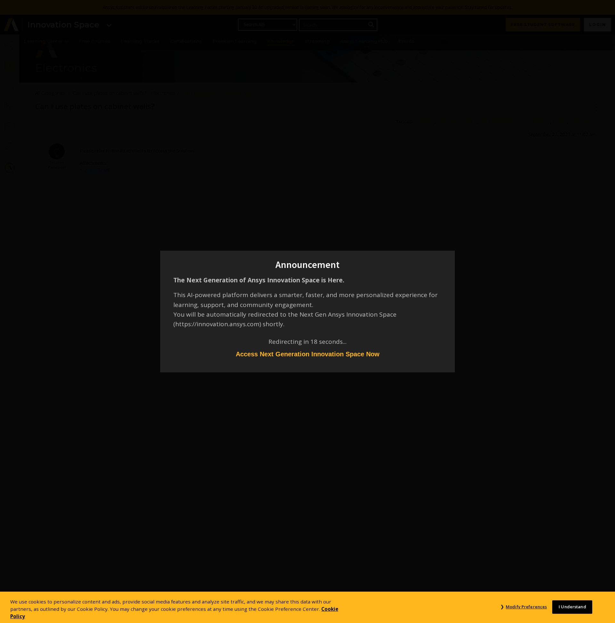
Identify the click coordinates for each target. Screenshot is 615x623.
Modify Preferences (526, 607)
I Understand (572, 607)
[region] (307, 607)
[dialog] (307, 311)
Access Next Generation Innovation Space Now (308, 354)
